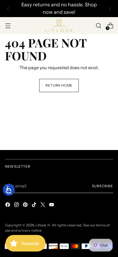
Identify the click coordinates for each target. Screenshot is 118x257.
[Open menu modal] (7, 25)
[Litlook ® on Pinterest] (26, 205)
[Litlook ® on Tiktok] (34, 205)
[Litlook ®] (59, 25)
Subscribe (102, 186)
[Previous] (8, 8)
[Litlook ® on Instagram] (17, 205)
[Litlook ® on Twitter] (43, 205)
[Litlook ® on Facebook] (8, 205)
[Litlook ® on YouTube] (52, 205)
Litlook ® (43, 225)
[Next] (110, 8)
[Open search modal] (98, 25)
